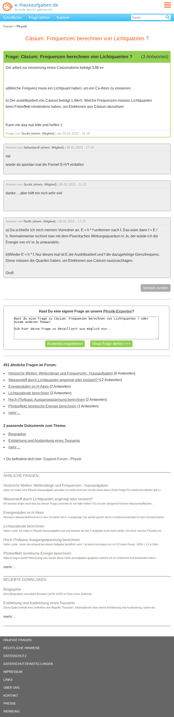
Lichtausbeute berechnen (28, 393)
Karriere (63, 17)
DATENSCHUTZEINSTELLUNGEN (28, 664)
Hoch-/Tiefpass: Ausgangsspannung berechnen (46, 400)
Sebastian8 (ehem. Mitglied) (44, 147)
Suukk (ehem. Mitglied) (37, 133)
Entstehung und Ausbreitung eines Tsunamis (44, 441)
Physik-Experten (117, 311)
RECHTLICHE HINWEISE (21, 648)
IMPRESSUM (12, 672)
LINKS (7, 679)
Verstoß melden (155, 288)
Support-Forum (55, 459)
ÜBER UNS (11, 687)
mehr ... (14, 413)
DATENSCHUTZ (15, 656)
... (9, 567)
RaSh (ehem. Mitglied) (40, 221)
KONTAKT (10, 695)
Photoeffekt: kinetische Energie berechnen (42, 406)
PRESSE (9, 703)
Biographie (17, 434)
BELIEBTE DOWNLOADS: (25, 580)
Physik (75, 459)
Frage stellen (39, 17)
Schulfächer (12, 17)
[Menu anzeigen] (162, 5)
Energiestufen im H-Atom (28, 386)
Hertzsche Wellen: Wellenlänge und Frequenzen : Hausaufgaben (60, 373)
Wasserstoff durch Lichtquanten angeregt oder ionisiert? (53, 380)
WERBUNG (11, 711)
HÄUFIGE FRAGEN (17, 640)
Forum (8, 26)
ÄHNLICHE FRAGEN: (21, 476)
